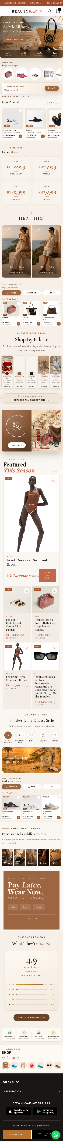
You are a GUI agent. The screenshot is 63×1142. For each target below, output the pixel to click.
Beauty (24, 11)
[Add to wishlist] (18, 303)
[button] (20, 110)
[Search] (49, 11)
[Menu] (6, 11)
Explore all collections (29, 400)
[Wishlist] (26, 591)
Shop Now (31, 918)
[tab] (11, 292)
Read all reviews (29, 1018)
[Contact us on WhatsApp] (55, 1134)
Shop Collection (14, 39)
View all (52, 103)
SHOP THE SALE (16, 1134)
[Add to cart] (18, 324)
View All (54, 471)
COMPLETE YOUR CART (46, 1135)
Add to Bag (47, 575)
